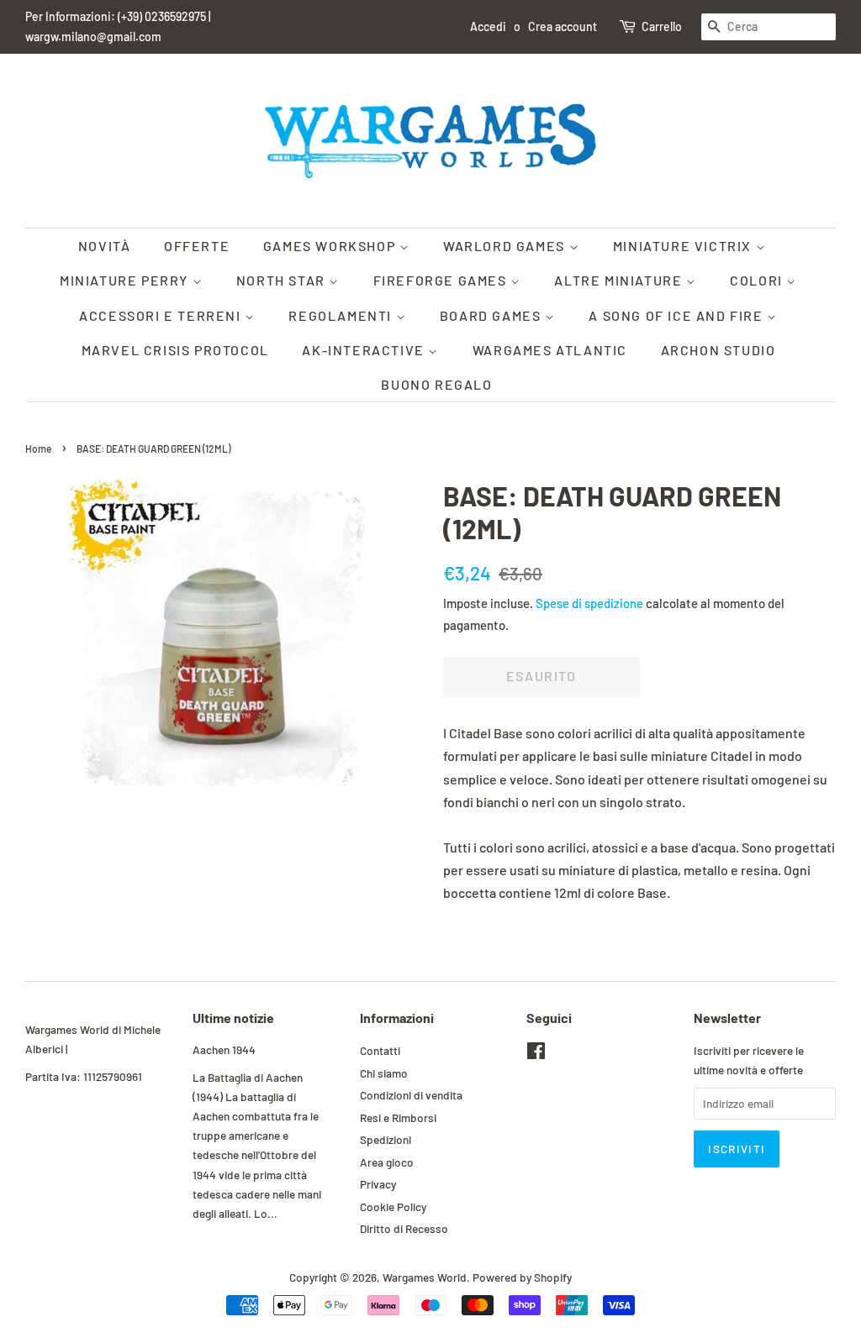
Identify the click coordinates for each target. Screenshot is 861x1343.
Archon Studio (718, 350)
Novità (104, 246)
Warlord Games (505, 246)
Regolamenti (341, 315)
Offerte (197, 246)
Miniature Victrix (684, 246)
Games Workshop (331, 246)
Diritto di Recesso (404, 1228)
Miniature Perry (126, 280)
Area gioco (387, 1162)
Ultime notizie (233, 1018)
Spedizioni (385, 1139)
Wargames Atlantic (550, 350)
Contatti (380, 1050)
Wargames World (425, 1277)
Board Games (492, 315)
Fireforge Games (442, 280)
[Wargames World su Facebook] (536, 1054)
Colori (758, 280)
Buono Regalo (436, 384)
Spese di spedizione (589, 603)
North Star (283, 280)
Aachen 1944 (224, 1049)
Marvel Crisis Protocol (175, 350)
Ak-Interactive (365, 350)
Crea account (562, 26)
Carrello (662, 26)
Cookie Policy (393, 1206)
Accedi (488, 26)
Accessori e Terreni (162, 315)
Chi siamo (384, 1073)
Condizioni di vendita (411, 1095)
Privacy (378, 1184)
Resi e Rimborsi (398, 1117)
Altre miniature (620, 280)
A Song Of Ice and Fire (678, 315)
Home (38, 448)
